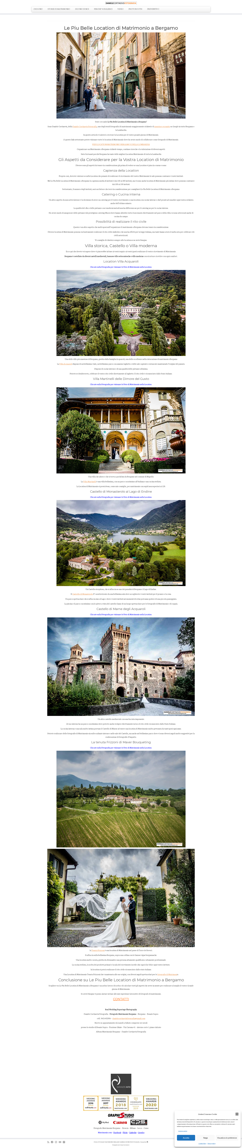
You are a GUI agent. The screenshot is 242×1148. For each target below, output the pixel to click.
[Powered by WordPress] (147, 1141)
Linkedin (132, 1132)
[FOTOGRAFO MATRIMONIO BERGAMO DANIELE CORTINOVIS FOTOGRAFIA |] (121, 3)
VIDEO (120, 9)
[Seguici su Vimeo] (65, 1142)
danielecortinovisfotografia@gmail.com (128, 1018)
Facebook (117, 1132)
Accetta (186, 1137)
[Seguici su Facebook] (53, 1142)
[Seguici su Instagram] (57, 1142)
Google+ (141, 1132)
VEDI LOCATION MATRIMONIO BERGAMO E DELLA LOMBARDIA (121, 144)
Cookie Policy (202, 1143)
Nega (205, 1137)
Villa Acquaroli (65, 363)
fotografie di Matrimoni (167, 974)
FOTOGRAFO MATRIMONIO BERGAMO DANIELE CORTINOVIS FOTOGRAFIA (119, 1142)
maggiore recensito (162, 126)
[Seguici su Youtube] (61, 1142)
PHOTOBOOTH (135, 9)
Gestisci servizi (182, 1131)
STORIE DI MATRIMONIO (59, 9)
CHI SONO (38, 9)
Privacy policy (212, 1143)
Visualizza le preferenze (227, 1137)
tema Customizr (124, 1145)
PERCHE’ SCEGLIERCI (103, 9)
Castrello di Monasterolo (82, 594)
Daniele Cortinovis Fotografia (85, 126)
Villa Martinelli (89, 481)
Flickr (125, 1132)
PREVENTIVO (153, 9)
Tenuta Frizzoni (98, 950)
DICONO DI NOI (82, 9)
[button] (237, 1114)
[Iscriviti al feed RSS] (49, 1142)
